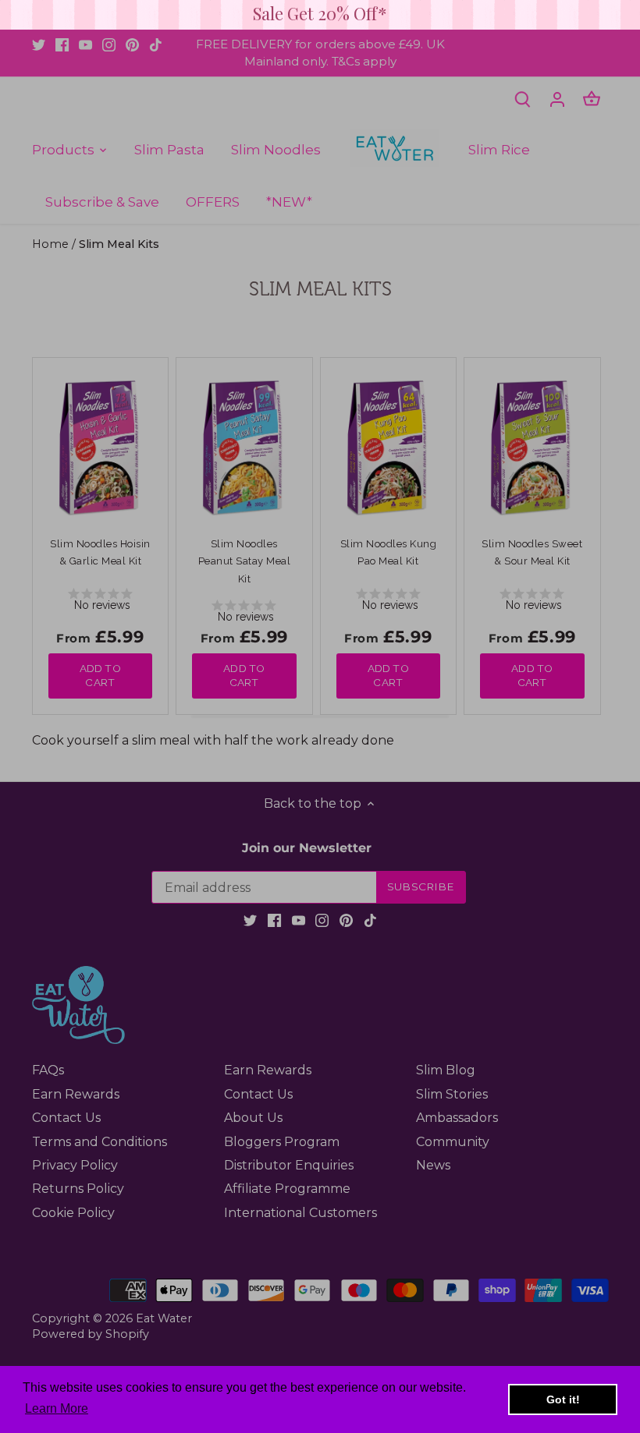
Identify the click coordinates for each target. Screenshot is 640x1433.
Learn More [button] (56, 1408)
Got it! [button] (563, 1399)
